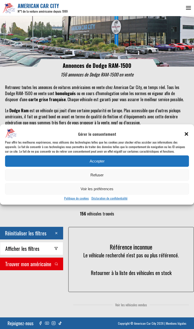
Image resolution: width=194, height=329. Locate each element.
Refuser (97, 175)
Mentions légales (176, 323)
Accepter (97, 161)
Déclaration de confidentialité (109, 198)
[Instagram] (54, 323)
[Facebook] (40, 323)
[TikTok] (60, 323)
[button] (186, 133)
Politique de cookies (76, 198)
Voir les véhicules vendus (131, 304)
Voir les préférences (97, 189)
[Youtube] (47, 323)
